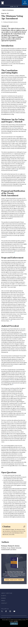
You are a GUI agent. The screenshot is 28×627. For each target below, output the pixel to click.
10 (17, 170)
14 (14, 252)
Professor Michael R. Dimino (10, 22)
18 (9, 379)
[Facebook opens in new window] (6, 611)
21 (17, 402)
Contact (4, 603)
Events (3, 595)
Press (3, 600)
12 (12, 218)
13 (6, 236)
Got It (14, 623)
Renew (3, 598)
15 (11, 320)
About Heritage (6, 593)
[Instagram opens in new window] (10, 611)
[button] (24, 526)
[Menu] (25, 2)
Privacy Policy (6, 617)
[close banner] (27, 620)
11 (24, 180)
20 (14, 394)
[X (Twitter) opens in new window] (2, 611)
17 (12, 365)
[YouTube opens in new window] (14, 611)
